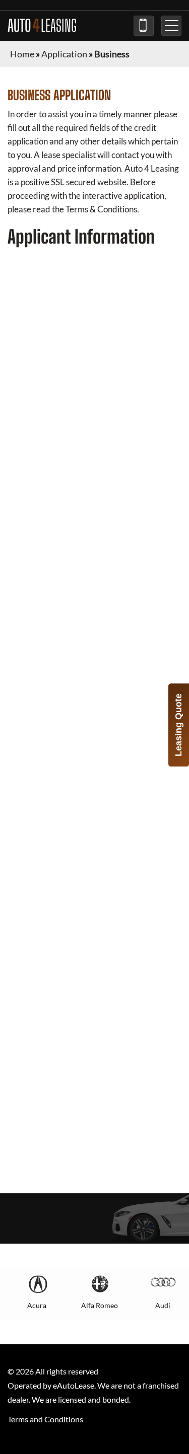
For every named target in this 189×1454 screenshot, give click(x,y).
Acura (36, 1305)
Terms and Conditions (45, 1419)
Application (64, 53)
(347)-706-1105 (144, 26)
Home (22, 53)
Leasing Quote (178, 725)
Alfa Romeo (99, 1305)
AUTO (42, 25)
